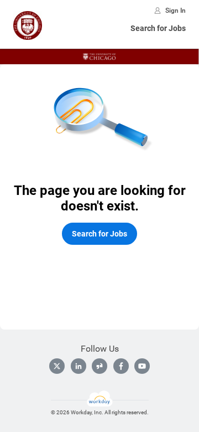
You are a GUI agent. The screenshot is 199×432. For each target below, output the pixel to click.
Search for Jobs (158, 28)
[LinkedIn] (78, 366)
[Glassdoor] (99, 366)
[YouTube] (142, 366)
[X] (57, 366)
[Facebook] (121, 366)
